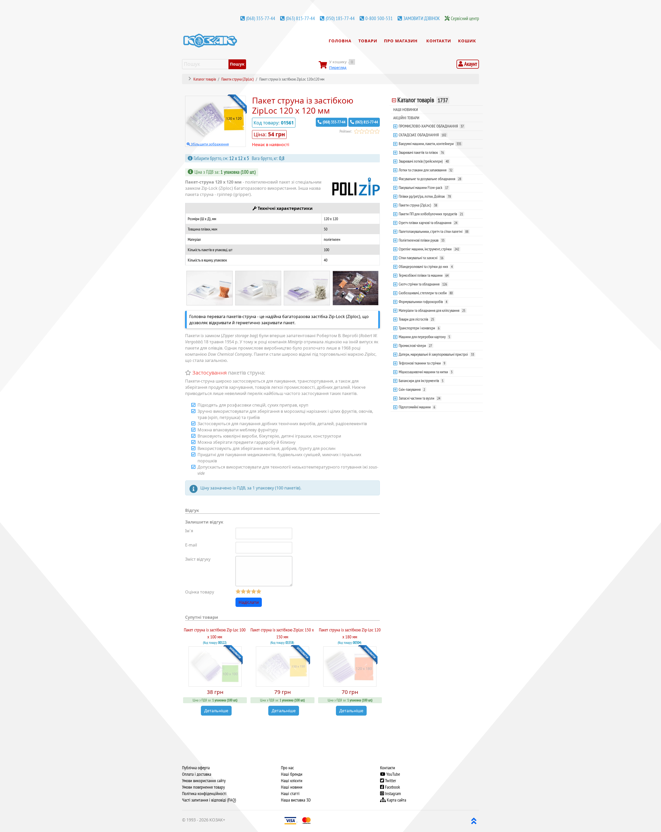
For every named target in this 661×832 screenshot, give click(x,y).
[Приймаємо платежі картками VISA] (290, 820)
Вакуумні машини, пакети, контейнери (430, 143)
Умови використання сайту (204, 780)
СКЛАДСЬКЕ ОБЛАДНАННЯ (422, 134)
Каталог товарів (422, 100)
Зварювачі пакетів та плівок (421, 152)
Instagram (392, 793)
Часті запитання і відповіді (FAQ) (209, 800)
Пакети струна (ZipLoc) (418, 205)
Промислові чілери (415, 345)
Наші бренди (291, 774)
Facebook (392, 787)
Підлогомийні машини (417, 406)
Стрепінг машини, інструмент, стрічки (429, 248)
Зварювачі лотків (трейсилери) (424, 161)
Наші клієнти (291, 780)
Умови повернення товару (203, 787)
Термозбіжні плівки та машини (423, 275)
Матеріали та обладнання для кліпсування (432, 310)
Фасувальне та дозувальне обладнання (430, 178)
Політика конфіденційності (204, 793)
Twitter (390, 780)
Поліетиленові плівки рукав (421, 240)
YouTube (392, 774)
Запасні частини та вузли (419, 398)
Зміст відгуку (197, 559)
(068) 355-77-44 (260, 18)
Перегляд (337, 67)
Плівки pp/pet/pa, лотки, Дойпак (425, 196)
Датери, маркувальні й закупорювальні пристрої (436, 354)
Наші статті (290, 793)
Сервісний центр (465, 18)
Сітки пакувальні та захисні (421, 257)
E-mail (191, 545)
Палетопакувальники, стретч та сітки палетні (433, 231)
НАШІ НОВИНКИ (405, 109)
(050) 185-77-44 (340, 18)
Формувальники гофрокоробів (423, 301)
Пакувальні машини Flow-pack (423, 187)
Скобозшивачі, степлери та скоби (426, 292)
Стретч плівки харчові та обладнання (428, 222)
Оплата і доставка (196, 774)
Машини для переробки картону (424, 336)
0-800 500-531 (379, 18)
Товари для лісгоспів (416, 319)
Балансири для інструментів (421, 380)
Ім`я (189, 531)
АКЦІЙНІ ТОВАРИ (406, 117)
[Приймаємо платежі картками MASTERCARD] (306, 820)
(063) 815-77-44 (300, 18)
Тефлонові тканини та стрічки (422, 363)
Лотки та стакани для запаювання (425, 169)
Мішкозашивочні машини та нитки (425, 371)
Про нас (287, 768)
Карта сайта (396, 800)
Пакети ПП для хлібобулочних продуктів (431, 213)
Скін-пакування (412, 389)
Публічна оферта (196, 768)
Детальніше (216, 711)
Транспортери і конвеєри (419, 327)
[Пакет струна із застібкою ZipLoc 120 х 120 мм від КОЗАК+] (209, 287)
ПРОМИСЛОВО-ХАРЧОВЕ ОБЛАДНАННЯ (431, 126)
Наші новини (291, 787)
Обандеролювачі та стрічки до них (426, 266)
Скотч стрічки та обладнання (423, 284)
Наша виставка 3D (296, 800)
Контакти (387, 768)
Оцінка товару (199, 592)
